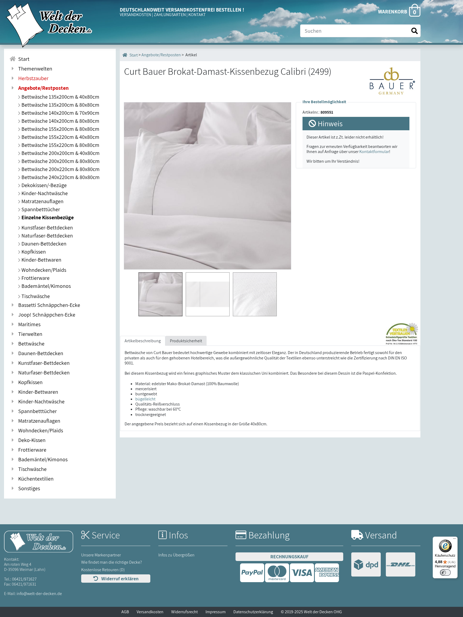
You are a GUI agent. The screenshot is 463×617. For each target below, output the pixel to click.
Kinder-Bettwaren (40, 259)
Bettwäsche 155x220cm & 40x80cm (59, 136)
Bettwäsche (30, 343)
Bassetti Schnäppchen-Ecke (48, 305)
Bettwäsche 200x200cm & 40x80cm (60, 153)
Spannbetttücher (40, 209)
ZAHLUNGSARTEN (170, 14)
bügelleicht (145, 399)
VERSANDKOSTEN (135, 14)
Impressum (216, 612)
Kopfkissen (33, 251)
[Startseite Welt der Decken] (38, 541)
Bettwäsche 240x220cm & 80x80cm (60, 177)
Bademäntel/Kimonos (45, 286)
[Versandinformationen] (383, 565)
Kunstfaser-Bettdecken (46, 227)
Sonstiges (28, 488)
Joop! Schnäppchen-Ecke (45, 314)
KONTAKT (197, 14)
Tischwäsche (35, 296)
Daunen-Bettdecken (43, 243)
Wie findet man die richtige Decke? (111, 562)
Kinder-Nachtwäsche (44, 193)
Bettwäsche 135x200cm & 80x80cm (59, 104)
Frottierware (35, 277)
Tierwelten (29, 333)
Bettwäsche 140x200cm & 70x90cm (59, 112)
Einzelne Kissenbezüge (47, 217)
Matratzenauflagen (42, 201)
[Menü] (454, 540)
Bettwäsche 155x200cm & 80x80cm (59, 128)
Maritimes (28, 324)
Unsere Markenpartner (101, 555)
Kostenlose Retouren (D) (103, 570)
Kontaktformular (374, 151)
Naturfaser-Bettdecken (46, 235)
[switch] (445, 572)
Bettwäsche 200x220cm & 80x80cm (60, 169)
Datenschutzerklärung (253, 612)
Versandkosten (150, 612)
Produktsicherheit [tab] (186, 341)
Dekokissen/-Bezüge (43, 185)
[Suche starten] (414, 31)
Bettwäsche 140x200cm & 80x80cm (59, 120)
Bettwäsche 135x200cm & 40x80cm (59, 96)
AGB (125, 612)
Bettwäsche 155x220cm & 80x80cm (59, 145)
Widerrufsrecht (184, 612)
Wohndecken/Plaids (43, 269)
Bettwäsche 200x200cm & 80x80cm (60, 161)
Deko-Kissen (31, 440)
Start (22, 58)
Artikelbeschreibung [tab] (143, 341)
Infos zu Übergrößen (176, 555)
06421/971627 (24, 579)
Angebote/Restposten (161, 54)
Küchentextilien (35, 478)
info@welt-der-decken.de (39, 593)
